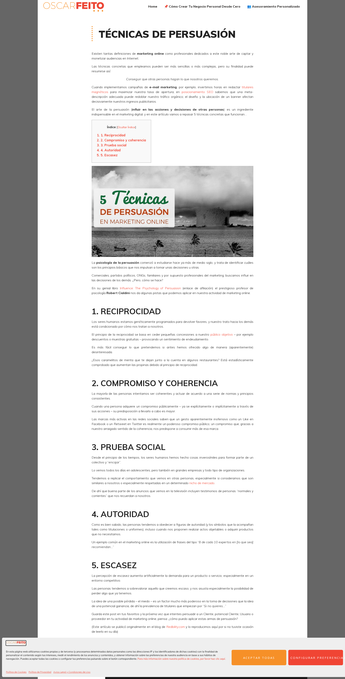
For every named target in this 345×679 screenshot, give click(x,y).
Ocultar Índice (126, 127)
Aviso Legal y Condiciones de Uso (71, 671)
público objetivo (221, 334)
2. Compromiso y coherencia (121, 140)
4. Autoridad (109, 150)
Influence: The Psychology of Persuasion (150, 288)
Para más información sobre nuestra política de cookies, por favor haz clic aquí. (182, 658)
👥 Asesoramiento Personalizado (273, 6)
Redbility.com (175, 627)
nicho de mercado (201, 483)
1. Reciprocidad (111, 135)
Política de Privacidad (40, 671)
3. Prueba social (111, 145)
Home (152, 6)
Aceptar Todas (259, 658)
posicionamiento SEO (197, 92)
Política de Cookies (16, 671)
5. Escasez (107, 155)
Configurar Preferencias (316, 658)
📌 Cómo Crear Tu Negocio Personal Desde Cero (202, 6)
